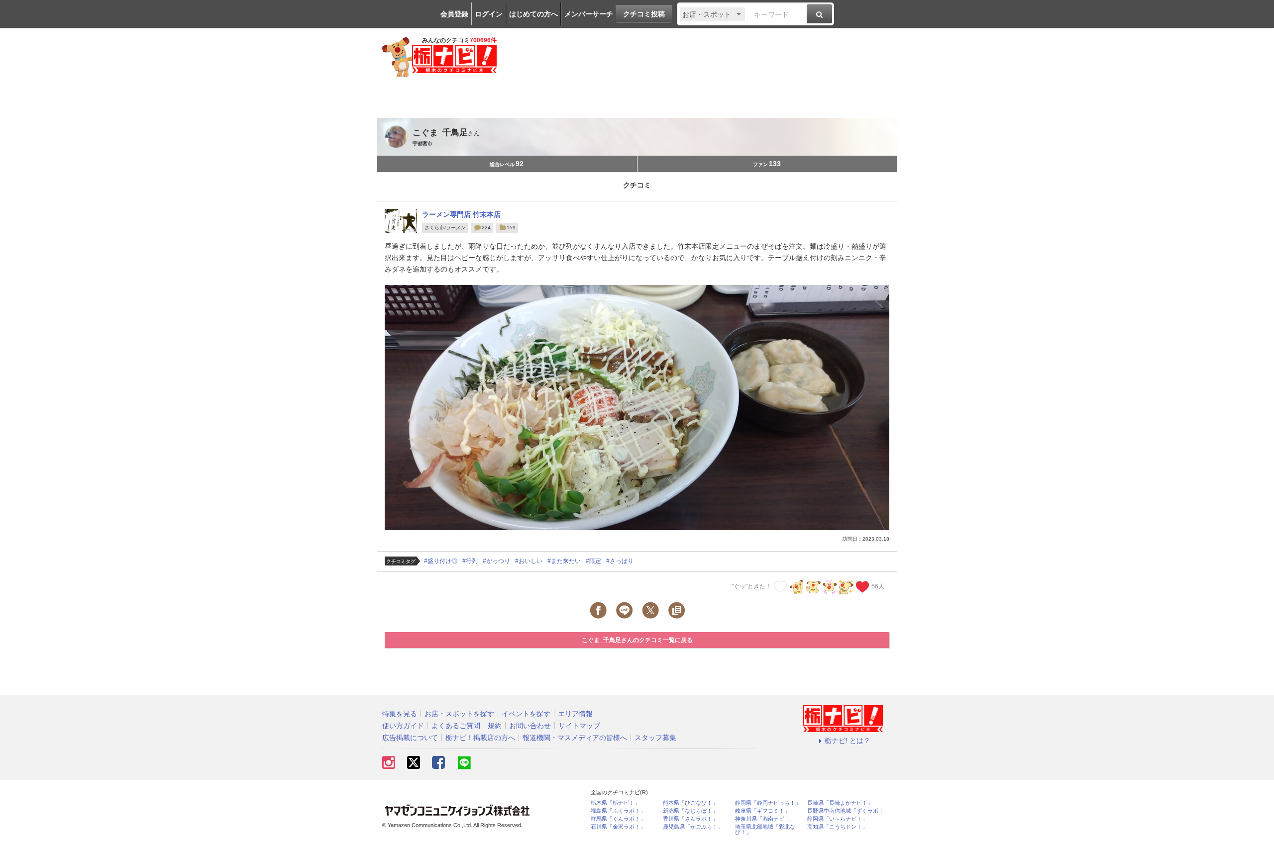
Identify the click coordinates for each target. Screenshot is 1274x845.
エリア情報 (575, 714)
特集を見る (399, 714)
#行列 (470, 561)
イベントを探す (526, 714)
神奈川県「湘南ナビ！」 (765, 819)
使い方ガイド (403, 726)
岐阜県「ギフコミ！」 (762, 811)
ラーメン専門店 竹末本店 (461, 214)
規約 (495, 726)
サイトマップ (579, 726)
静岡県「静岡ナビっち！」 (768, 803)
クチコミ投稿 (644, 14)
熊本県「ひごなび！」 (690, 803)
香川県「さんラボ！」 (690, 819)
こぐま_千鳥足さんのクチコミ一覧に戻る (637, 640)
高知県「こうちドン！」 (837, 827)
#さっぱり (620, 561)
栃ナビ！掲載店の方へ (480, 738)
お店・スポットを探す (459, 714)
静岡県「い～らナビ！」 (837, 819)
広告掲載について (410, 738)
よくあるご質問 (455, 726)
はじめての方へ (533, 14)
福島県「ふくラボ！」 (618, 811)
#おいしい (528, 561)
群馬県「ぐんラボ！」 (618, 819)
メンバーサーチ (588, 14)
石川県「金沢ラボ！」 (618, 827)
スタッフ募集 (655, 738)
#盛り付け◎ (440, 561)
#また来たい (564, 561)
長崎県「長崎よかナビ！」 (840, 803)
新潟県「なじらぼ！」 (690, 811)
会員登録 (454, 14)
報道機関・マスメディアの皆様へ (575, 738)
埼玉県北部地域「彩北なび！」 (765, 829)
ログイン (489, 14)
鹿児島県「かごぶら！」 (693, 827)
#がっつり (496, 561)
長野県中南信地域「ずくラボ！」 (848, 811)
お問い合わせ (530, 726)
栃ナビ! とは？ (847, 741)
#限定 (593, 561)
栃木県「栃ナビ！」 (615, 803)
